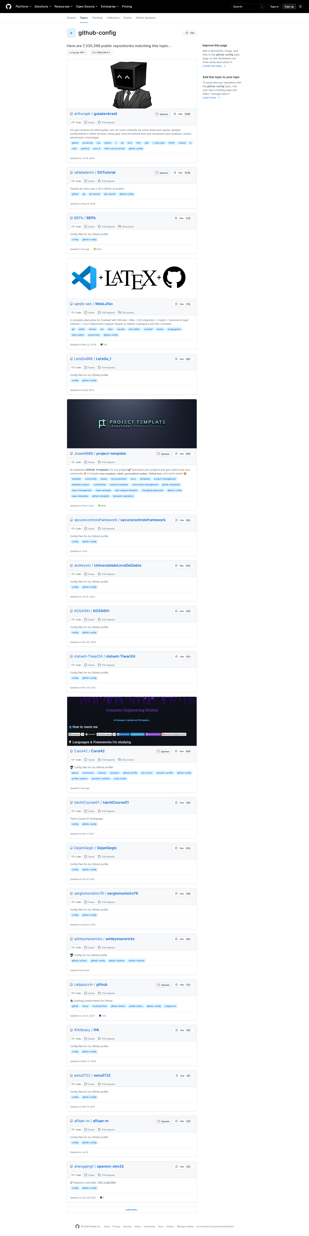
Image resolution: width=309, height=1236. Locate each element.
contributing (99, 484)
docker (92, 329)
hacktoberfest (99, 1006)
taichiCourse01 (86, 802)
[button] (77, 52)
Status (137, 1226)
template (76, 478)
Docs (160, 1226)
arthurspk (82, 114)
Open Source (85, 6)
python (107, 142)
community (91, 478)
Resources (62, 6)
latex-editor (78, 335)
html (138, 142)
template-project (80, 484)
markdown (88, 772)
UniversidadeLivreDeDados (117, 565)
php (147, 142)
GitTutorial (106, 172)
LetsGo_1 (103, 359)
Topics (84, 17)
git (122, 142)
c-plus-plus (159, 142)
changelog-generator (152, 490)
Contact (170, 1226)
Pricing (127, 6)
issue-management (82, 490)
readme (102, 772)
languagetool (174, 329)
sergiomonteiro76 (89, 893)
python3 (85, 148)
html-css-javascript (115, 148)
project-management (165, 478)
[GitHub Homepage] (77, 1226)
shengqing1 (84, 1166)
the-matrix (146, 772)
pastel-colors (136, 1006)
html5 (171, 142)
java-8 (97, 148)
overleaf (148, 329)
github (75, 142)
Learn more (210, 97)
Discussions (128, 226)
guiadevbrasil (105, 114)
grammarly (94, 335)
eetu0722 (82, 1075)
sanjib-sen (83, 304)
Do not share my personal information (215, 1226)
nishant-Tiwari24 (88, 656)
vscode (121, 329)
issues (104, 478)
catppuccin (83, 984)
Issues (91, 122)
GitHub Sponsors (146, 17)
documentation (119, 478)
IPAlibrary (82, 1030)
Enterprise (108, 6)
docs (133, 478)
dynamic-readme (101, 778)
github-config (136, 148)
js (190, 142)
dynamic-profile (164, 772)
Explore (71, 17)
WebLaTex (104, 304)
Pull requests (108, 122)
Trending (97, 17)
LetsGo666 (83, 359)
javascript (88, 142)
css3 (74, 148)
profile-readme (79, 778)
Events (128, 17)
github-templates (171, 484)
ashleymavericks (88, 939)
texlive (160, 329)
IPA (96, 1030)
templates (145, 478)
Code (78, 122)
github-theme (118, 1006)
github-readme (116, 960)
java (130, 142)
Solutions (41, 6)
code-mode (120, 778)
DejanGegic (84, 848)
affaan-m (81, 1121)
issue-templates (80, 496)
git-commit (110, 194)
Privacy (116, 1226)
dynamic (114, 772)
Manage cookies (185, 1226)
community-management (145, 484)
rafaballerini (84, 172)
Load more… (132, 1209)
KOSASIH (82, 611)
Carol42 (81, 751)
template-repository (123, 496)
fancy (85, 1006)
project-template (111, 453)
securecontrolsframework (95, 520)
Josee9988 (83, 453)
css (98, 142)
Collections (113, 17)
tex (102, 329)
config (75, 239)
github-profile (130, 772)
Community (149, 1226)
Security (127, 1226)
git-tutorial (94, 194)
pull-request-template (126, 490)
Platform (22, 6)
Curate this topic (213, 65)
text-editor (134, 329)
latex (110, 329)
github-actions (79, 960)
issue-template (103, 490)
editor (82, 329)
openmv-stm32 (110, 1166)
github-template (100, 496)
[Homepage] (8, 6)
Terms (107, 1226)
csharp (182, 142)
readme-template (119, 484)
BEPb (78, 218)
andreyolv (82, 565)
